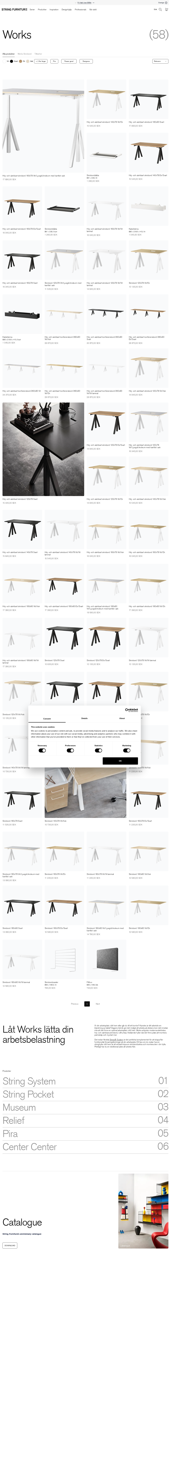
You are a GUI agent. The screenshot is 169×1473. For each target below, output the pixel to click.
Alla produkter (9, 54)
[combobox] (160, 61)
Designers (86, 61)
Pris (54, 61)
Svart (16, 61)
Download (10, 1246)
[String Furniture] (14, 9)
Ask (31, 61)
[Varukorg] (166, 9)
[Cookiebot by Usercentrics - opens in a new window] (127, 710)
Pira (10, 1134)
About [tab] (122, 718)
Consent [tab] (47, 719)
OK (120, 761)
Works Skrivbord (25, 54)
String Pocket (28, 1094)
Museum (19, 1107)
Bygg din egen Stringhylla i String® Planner (84, 1)
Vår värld (93, 9)
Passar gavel (68, 61)
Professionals (80, 9)
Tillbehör (38, 54)
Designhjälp (67, 9)
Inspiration (54, 9)
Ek (24, 61)
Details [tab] (84, 718)
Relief (13, 1121)
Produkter (42, 9)
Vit (8, 61)
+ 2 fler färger (41, 61)
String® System (116, 1040)
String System (29, 1081)
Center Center (29, 1147)
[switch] (70, 750)
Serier (32, 9)
